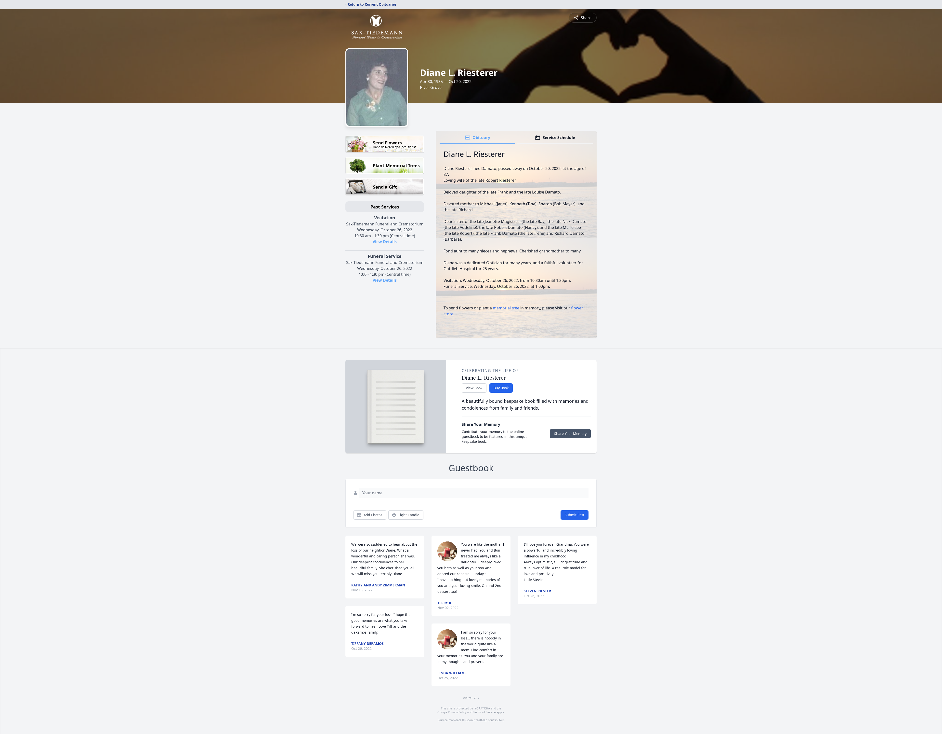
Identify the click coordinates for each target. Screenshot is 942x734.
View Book (474, 388)
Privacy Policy (457, 712)
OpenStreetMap (476, 720)
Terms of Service (484, 712)
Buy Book (501, 388)
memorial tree (506, 308)
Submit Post (574, 514)
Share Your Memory (570, 433)
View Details (385, 241)
